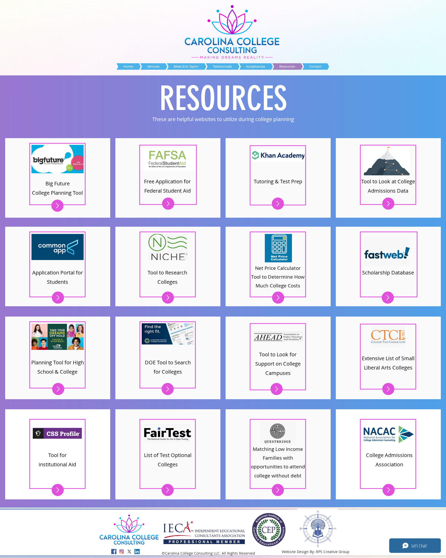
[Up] (57, 206)
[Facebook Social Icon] (113, 551)
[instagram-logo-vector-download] (121, 551)
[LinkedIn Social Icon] (137, 551)
